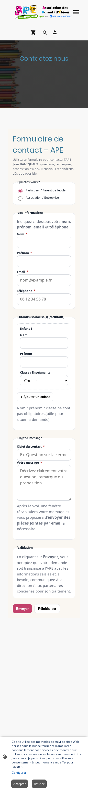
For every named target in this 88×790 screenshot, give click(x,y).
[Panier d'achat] (34, 32)
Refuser (39, 784)
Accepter (19, 784)
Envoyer (22, 609)
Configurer (19, 773)
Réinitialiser (47, 609)
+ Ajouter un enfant (35, 397)
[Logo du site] (43, 12)
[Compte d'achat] (55, 32)
